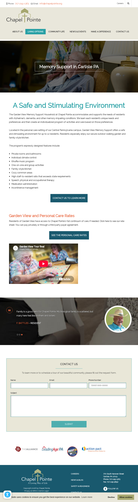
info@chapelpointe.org (51, 3)
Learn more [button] (86, 497)
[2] (19, 334)
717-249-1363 (22, 3)
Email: (52, 380)
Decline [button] (111, 497)
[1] (17, 334)
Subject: (14, 393)
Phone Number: (95, 380)
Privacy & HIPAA (30, 491)
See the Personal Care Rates (69, 235)
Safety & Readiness (80, 486)
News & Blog (77, 480)
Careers (120, 3)
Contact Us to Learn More (69, 198)
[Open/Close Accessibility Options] (7, 494)
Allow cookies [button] (125, 497)
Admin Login (44, 491)
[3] (22, 334)
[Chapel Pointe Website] (23, 15)
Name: (13, 380)
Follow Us (112, 489)
